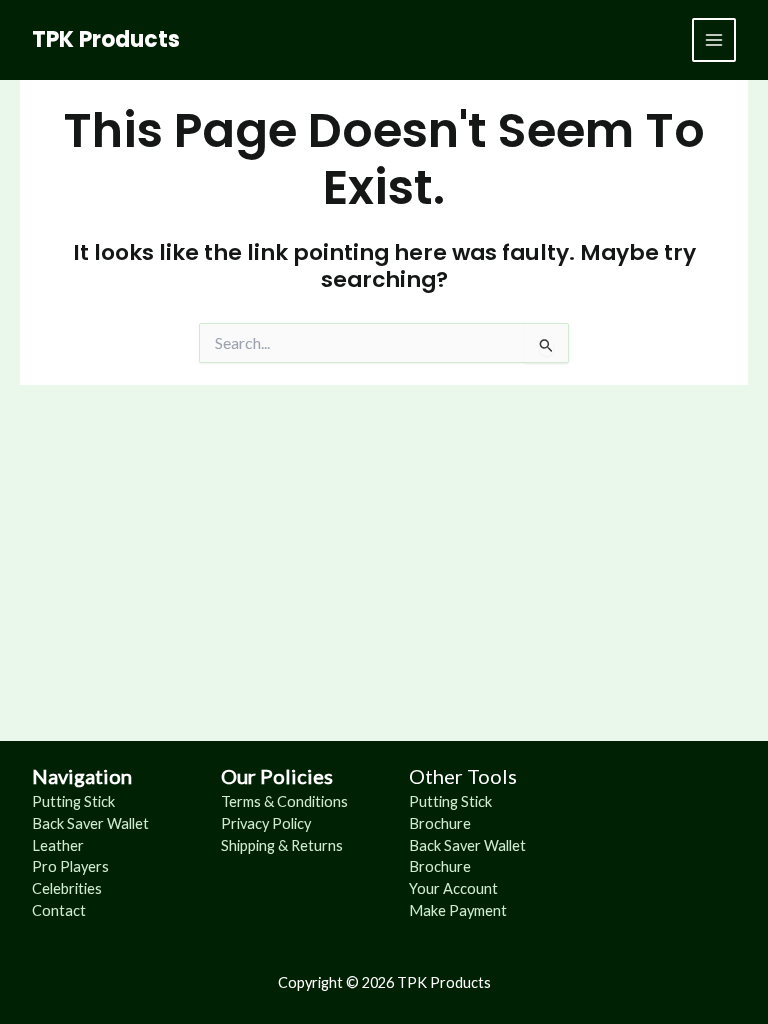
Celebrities (67, 888)
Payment (478, 910)
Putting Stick (73, 801)
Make (429, 910)
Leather (58, 845)
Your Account (453, 888)
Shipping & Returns (282, 845)
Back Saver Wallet (90, 823)
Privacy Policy (266, 823)
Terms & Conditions (284, 801)
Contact (59, 910)
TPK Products (106, 39)
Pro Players (70, 866)
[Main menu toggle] (714, 40)
